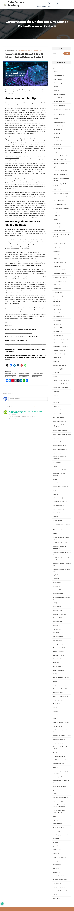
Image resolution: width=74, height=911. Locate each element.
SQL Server (56, 849)
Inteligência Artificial (12, 158)
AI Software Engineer (59, 83)
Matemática (56, 659)
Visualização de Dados (59, 891)
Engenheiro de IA (57, 453)
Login (49, 6)
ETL (54, 466)
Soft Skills (55, 842)
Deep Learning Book (47, 3)
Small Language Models (59, 835)
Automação (56, 189)
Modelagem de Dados (59, 689)
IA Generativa (56, 529)
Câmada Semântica (58, 243)
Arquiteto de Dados (58, 159)
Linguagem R (56, 618)
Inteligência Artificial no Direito (61, 569)
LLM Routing (56, 640)
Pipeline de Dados (58, 739)
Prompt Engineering (58, 786)
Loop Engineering (58, 644)
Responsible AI (57, 801)
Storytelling (56, 853)
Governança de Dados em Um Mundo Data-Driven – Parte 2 (24, 375)
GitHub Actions (57, 498)
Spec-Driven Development (60, 846)
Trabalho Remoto (58, 876)
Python (55, 790)
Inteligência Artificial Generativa (62, 563)
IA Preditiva (56, 533)
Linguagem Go (57, 606)
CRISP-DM (56, 285)
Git (53, 490)
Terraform (55, 872)
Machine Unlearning (58, 651)
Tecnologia (56, 861)
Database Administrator (59, 346)
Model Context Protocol (59, 685)
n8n (54, 707)
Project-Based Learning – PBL (61, 780)
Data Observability (58, 327)
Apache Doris (56, 133)
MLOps (55, 681)
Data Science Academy (16, 4)
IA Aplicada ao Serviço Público (61, 524)
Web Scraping (56, 898)
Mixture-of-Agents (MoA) (60, 677)
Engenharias (56, 441)
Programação (56, 776)
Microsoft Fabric (57, 670)
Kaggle (54, 575)
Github (55, 494)
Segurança (56, 820)
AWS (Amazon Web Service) (60, 197)
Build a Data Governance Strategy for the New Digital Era (21, 336)
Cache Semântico (58, 240)
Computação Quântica (59, 277)
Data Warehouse (57, 342)
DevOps (55, 391)
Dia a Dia (55, 395)
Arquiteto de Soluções (59, 163)
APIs (54, 152)
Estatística (56, 462)
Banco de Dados (57, 200)
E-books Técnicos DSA (59, 410)
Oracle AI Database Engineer (61, 722)
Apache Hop (56, 137)
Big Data (55, 215)
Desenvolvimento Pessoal (60, 380)
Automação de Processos (60, 193)
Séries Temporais (57, 827)
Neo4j (54, 711)
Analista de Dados (58, 114)
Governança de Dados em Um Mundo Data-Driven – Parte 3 (37, 375)
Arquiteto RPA (57, 167)
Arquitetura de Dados (23, 50)
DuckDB (55, 402)
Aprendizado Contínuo (59, 155)
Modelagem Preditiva (59, 692)
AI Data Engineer (57, 75)
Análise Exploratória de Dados (61, 109)
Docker (55, 398)
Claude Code (56, 266)
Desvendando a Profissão (60, 387)
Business (55, 227)
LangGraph (56, 589)
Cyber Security (57, 292)
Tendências (56, 864)
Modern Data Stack (58, 700)
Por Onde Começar (58, 756)
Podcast (55, 752)
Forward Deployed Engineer (60, 486)
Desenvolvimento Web (59, 383)
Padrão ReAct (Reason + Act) (61, 735)
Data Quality (56, 331)
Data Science (56, 335)
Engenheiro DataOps (58, 445)
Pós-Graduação (57, 763)
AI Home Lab (56, 79)
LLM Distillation (57, 633)
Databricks (56, 357)
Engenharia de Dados (59, 430)
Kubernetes (56, 578)
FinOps (55, 479)
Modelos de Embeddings (59, 696)
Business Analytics (58, 230)
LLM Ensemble (57, 636)
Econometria (56, 413)
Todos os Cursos (41, 6)
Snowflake (56, 838)
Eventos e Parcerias (58, 469)
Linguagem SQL (57, 629)
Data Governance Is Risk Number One (16, 340)
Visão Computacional (59, 887)
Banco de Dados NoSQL (59, 204)
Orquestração (56, 726)
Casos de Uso (56, 251)
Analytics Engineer (58, 122)
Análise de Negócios (58, 105)
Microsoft (55, 662)
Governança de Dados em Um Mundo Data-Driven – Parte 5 (10, 375)
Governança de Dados (36, 50)
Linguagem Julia (57, 610)
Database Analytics (58, 350)
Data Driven (56, 309)
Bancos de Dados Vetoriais (60, 208)
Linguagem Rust (57, 621)
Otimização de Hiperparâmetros (62, 730)
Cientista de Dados (58, 262)
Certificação (56, 255)
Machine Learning (58, 647)
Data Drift (55, 305)
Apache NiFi (56, 144)
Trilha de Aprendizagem (59, 879)
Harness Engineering (58, 520)
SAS (54, 816)
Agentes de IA (56, 68)
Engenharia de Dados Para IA (61, 434)
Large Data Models (58, 593)
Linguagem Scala (57, 625)
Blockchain (56, 223)
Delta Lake (56, 372)
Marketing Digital (57, 655)
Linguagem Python (58, 614)
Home (38, 3)
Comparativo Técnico (59, 273)
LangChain (56, 582)
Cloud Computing (58, 270)
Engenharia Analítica (58, 421)
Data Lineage (56, 320)
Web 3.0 (55, 894)
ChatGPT (55, 258)
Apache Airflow (57, 126)
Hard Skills (56, 513)
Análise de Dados (57, 101)
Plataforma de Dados (59, 743)
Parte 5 (31, 318)
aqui (6, 93)
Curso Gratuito (57, 288)
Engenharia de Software (59, 438)
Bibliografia (56, 212)
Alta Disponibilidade (58, 94)
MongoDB (55, 703)
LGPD (54, 603)
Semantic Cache (57, 823)
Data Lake (55, 313)
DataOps (55, 361)
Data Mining (56, 324)
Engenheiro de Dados (59, 449)
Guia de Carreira (57, 505)
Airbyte (55, 90)
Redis (54, 793)
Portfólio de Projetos (58, 760)
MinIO (54, 674)
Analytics (55, 118)
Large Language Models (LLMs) (61, 597)
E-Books (55, 406)
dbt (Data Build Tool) (59, 365)
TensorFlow (56, 868)
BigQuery (55, 219)
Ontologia (55, 715)
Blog (56, 3)
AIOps (54, 86)
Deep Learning (57, 369)
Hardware (55, 516)
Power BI (55, 767)
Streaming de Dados (58, 857)
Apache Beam (56, 129)
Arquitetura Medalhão (59, 174)
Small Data (56, 831)
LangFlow (55, 586)
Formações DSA (57, 483)
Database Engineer (58, 354)
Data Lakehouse (57, 316)
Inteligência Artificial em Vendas (62, 552)
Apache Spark (56, 148)
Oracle (54, 718)
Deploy (55, 376)
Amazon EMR (56, 98)
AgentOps (55, 71)
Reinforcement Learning (59, 797)
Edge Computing (57, 417)
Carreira (55, 247)
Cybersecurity (56, 296)
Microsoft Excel (57, 666)
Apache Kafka (56, 141)
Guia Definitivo (57, 509)
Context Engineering (58, 281)
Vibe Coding (56, 883)
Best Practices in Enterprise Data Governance (18, 333)
